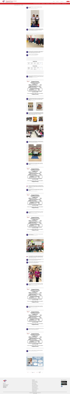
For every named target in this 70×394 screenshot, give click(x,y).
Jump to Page (40, 372)
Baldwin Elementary (34, 383)
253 (34, 372)
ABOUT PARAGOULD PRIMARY (37, 3)
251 (31, 372)
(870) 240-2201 (4, 386)
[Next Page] (38, 372)
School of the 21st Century (35, 382)
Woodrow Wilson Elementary (35, 385)
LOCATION (52, 3)
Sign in (68, 1)
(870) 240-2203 (4, 387)
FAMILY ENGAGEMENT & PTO (57, 3)
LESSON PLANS (47, 3)
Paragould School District (34, 381)
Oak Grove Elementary (34, 384)
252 (32, 372)
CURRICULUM (43, 3)
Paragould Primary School (35, 386)
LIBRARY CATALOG (64, 3)
